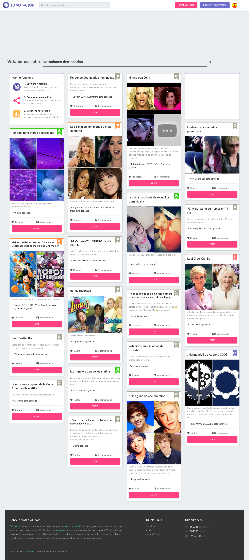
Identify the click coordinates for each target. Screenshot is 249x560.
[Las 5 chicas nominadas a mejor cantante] (95, 229)
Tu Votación (15, 526)
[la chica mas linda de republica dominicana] (154, 282)
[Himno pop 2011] (154, 185)
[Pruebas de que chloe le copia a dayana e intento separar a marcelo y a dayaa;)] (154, 334)
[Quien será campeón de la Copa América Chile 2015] (37, 419)
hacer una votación (73, 526)
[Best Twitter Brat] (37, 372)
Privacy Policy (152, 534)
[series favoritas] (95, 360)
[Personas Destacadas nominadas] (95, 115)
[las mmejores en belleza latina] (95, 409)
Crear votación (186, 5)
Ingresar (214, 5)
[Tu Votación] (18, 5)
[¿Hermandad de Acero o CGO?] (212, 442)
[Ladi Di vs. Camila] (212, 343)
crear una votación (59, 530)
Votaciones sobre (24, 61)
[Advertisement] (124, 34)
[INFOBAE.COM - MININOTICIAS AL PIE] (95, 279)
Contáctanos (152, 526)
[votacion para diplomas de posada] (154, 384)
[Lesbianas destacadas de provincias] (212, 197)
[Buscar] (42, 5)
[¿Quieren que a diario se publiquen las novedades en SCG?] (95, 464)
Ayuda (149, 530)
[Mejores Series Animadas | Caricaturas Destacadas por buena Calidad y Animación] (37, 326)
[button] (235, 5)
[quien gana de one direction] (154, 497)
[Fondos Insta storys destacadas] (37, 231)
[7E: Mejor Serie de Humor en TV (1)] (212, 247)
